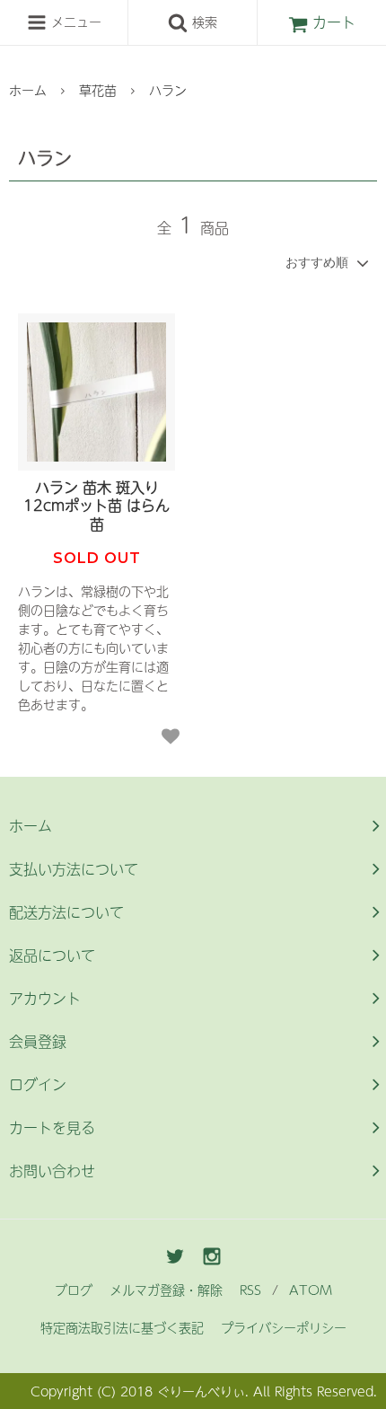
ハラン (168, 90)
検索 (202, 21)
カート (333, 21)
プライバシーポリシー (284, 1327)
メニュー (74, 21)
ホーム (28, 90)
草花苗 (98, 90)
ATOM (310, 1289)
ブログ (73, 1289)
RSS (250, 1289)
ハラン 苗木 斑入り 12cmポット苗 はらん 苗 (96, 505)
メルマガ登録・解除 (166, 1289)
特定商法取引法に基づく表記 (122, 1327)
